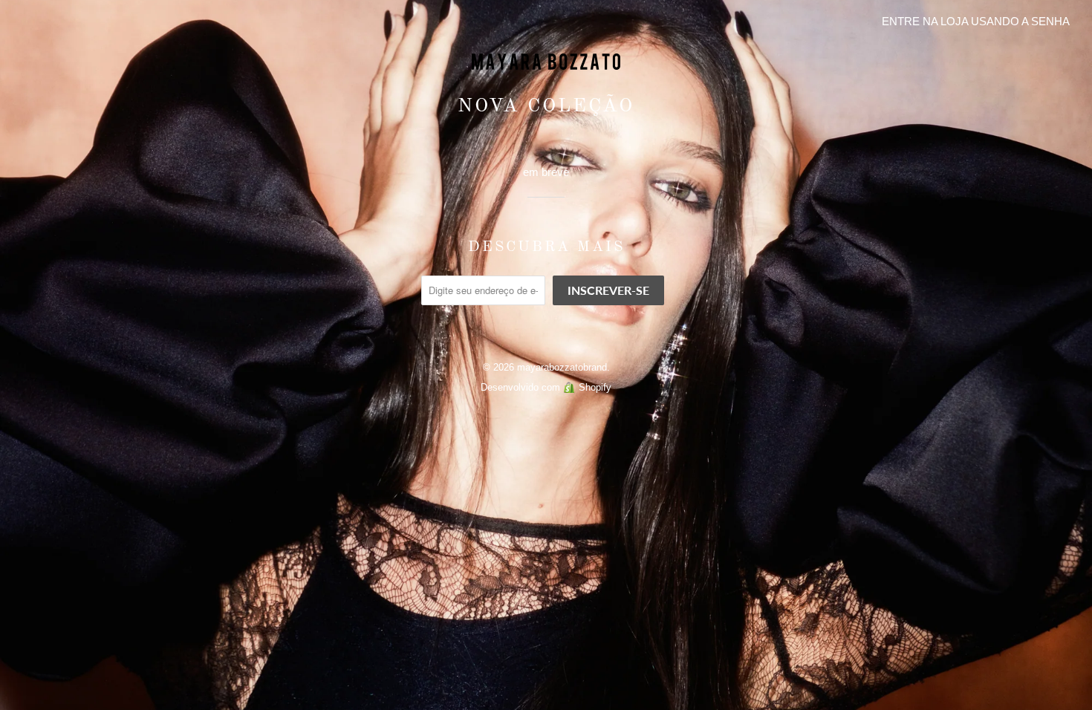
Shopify (595, 387)
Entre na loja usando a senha (976, 21)
